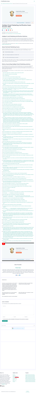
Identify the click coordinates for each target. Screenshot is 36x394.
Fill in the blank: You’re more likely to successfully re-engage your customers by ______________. (17, 176)
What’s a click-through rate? (7, 127)
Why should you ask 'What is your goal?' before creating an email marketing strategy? (15, 184)
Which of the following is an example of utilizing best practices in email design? (14, 199)
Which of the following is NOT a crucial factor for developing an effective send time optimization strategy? (17, 131)
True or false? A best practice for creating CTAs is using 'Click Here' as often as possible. (15, 123)
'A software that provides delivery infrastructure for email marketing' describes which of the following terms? (18, 179)
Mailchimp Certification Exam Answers (30, 381)
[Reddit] (10, 30)
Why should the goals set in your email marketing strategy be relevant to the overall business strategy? (9, 293)
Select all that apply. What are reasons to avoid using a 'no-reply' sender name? (14, 108)
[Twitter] (4, 30)
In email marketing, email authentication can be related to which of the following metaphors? (15, 153)
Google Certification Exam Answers (30, 374)
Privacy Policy (14, 380)
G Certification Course (5, 1)
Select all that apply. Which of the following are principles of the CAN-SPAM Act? (14, 98)
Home (1, 3)
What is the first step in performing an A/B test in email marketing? (12, 204)
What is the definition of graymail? (7, 102)
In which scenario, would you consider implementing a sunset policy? (12, 104)
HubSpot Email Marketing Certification (7, 3)
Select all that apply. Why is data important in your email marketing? (12, 141)
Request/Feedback (15, 376)
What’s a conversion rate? (6, 156)
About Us (14, 374)
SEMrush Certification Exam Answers (30, 378)
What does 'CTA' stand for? (6, 171)
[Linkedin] (8, 30)
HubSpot (16, 43)
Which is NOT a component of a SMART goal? (9, 187)
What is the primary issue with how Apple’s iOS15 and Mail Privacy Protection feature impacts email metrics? (18, 126)
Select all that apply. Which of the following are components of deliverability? (13, 194)
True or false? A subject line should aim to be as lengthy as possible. (12, 109)
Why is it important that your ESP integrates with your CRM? (11, 163)
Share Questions (15, 378)
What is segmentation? (6, 75)
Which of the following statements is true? (9, 190)
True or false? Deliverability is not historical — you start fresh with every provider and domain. (16, 183)
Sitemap (14, 381)
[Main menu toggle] (34, 1)
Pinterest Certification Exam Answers (30, 380)
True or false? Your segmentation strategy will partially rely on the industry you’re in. (14, 78)
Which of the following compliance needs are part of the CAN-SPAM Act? (13, 97)
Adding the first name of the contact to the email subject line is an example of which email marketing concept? (18, 191)
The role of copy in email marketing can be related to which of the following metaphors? (15, 173)
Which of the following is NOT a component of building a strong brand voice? (13, 222)
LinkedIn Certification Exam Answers (30, 377)
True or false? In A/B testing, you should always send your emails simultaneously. (14, 149)
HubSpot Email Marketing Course (6, 44)
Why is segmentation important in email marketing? (9, 296)
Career (15, 377)
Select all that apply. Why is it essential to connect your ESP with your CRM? (13, 72)
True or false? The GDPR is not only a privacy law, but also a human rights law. (13, 220)
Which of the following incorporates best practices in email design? (12, 105)
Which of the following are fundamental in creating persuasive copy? (12, 152)
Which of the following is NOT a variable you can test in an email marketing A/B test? (14, 178)
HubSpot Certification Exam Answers (30, 375)
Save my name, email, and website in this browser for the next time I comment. (15, 319)
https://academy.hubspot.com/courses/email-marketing (13, 33)
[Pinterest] (6, 30)
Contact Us (14, 375)
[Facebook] (2, 30)
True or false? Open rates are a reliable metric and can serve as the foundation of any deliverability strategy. (18, 101)
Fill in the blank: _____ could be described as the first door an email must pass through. (15, 219)
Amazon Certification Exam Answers (30, 376)
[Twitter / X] (12, 30)
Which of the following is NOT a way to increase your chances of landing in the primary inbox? (16, 85)
